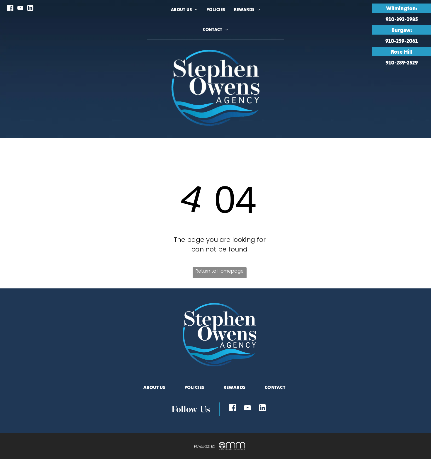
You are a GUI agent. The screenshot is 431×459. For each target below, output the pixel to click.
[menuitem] (184, 17)
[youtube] (20, 9)
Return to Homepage (220, 271)
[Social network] (10, 9)
